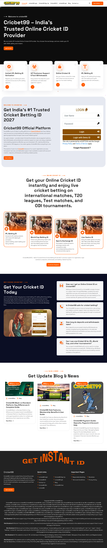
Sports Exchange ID (64, 241)
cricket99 (41, 488)
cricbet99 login (33, 3)
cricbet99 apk (63, 3)
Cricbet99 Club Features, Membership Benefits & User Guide (52, 412)
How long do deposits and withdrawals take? (82, 323)
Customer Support (53, 264)
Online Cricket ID (63, 73)
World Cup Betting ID (39, 237)
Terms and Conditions (79, 480)
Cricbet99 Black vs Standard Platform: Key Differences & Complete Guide (18, 405)
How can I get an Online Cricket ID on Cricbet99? (81, 285)
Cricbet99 (24, 3)
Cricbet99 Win (43, 485)
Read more (9, 421)
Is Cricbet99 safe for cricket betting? (82, 305)
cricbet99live (11, 398)
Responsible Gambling (79, 477)
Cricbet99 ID (53, 3)
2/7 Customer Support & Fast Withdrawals (40, 74)
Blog (69, 3)
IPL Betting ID (87, 73)
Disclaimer (92, 477)
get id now (8, 48)
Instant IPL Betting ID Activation (14, 74)
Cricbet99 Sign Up (44, 3)
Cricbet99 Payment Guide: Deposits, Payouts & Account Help (86, 423)
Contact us (75, 3)
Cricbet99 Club (59, 485)
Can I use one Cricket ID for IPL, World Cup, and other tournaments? (82, 342)
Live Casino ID (87, 237)
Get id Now (97, 3)
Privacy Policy (93, 480)
